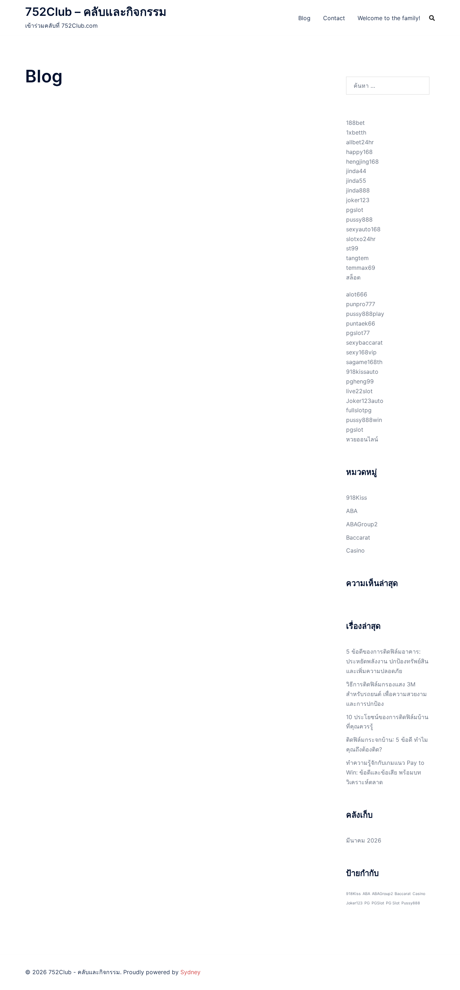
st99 (352, 248)
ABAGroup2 (362, 524)
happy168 (359, 151)
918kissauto (362, 371)
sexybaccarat (364, 342)
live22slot (359, 391)
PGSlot (378, 903)
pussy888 (359, 219)
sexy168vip (361, 352)
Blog (304, 18)
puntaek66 (360, 323)
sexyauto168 (363, 229)
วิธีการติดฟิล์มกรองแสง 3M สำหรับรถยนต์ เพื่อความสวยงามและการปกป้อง (386, 694)
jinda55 (356, 180)
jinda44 (356, 170)
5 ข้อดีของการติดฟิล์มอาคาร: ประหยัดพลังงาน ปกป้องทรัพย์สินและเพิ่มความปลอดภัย (387, 661)
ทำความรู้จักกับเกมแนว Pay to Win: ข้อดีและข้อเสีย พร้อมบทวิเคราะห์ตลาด (385, 772)
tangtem (357, 258)
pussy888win (364, 419)
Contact (334, 18)
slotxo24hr (361, 238)
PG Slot (393, 903)
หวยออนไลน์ (362, 439)
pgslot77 (358, 332)
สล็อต (353, 277)
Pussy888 (410, 903)
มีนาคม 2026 (363, 840)
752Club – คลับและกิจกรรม (95, 12)
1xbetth (356, 132)
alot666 (356, 294)
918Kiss (356, 497)
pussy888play (365, 313)
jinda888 (358, 190)
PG (367, 903)
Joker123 (354, 903)
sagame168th (364, 361)
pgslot (354, 209)
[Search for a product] (432, 18)
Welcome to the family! (389, 18)
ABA (352, 510)
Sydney (190, 972)
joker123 (357, 200)
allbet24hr (360, 142)
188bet (355, 122)
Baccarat (358, 537)
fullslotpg (359, 410)
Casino (355, 550)
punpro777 (360, 304)
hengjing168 (362, 161)
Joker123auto (364, 400)
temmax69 (360, 267)
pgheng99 (360, 381)
